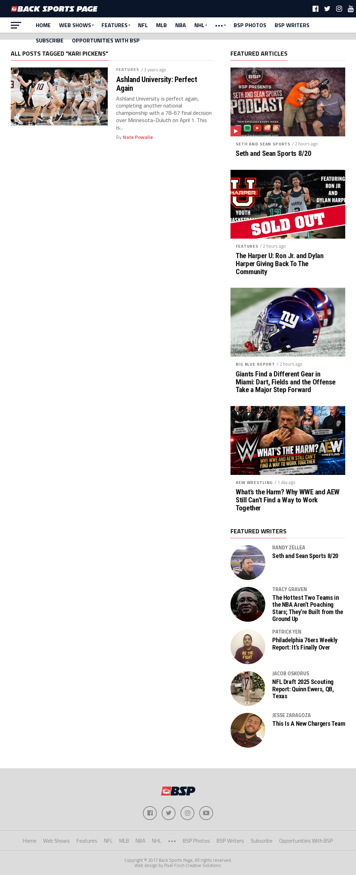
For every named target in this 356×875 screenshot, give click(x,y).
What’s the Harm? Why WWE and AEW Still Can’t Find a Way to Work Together (288, 500)
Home (43, 25)
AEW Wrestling (254, 482)
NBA (180, 25)
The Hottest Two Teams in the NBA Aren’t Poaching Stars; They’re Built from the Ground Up (307, 608)
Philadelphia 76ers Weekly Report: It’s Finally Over (305, 644)
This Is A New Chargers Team (308, 723)
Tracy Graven (289, 589)
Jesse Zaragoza (291, 715)
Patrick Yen (286, 631)
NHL (199, 25)
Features (115, 25)
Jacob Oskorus (290, 673)
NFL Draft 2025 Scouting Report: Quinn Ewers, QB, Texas (303, 688)
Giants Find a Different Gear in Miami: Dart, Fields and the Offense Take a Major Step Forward (285, 382)
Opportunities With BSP (106, 40)
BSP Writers (292, 25)
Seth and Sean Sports (263, 144)
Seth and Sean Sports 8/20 (274, 154)
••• (219, 25)
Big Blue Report (255, 364)
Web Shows (75, 25)
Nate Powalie (138, 137)
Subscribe (50, 40)
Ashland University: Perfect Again (156, 83)
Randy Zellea (288, 547)
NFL (143, 25)
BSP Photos (250, 25)
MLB (161, 25)
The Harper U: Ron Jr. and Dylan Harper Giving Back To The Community (279, 264)
